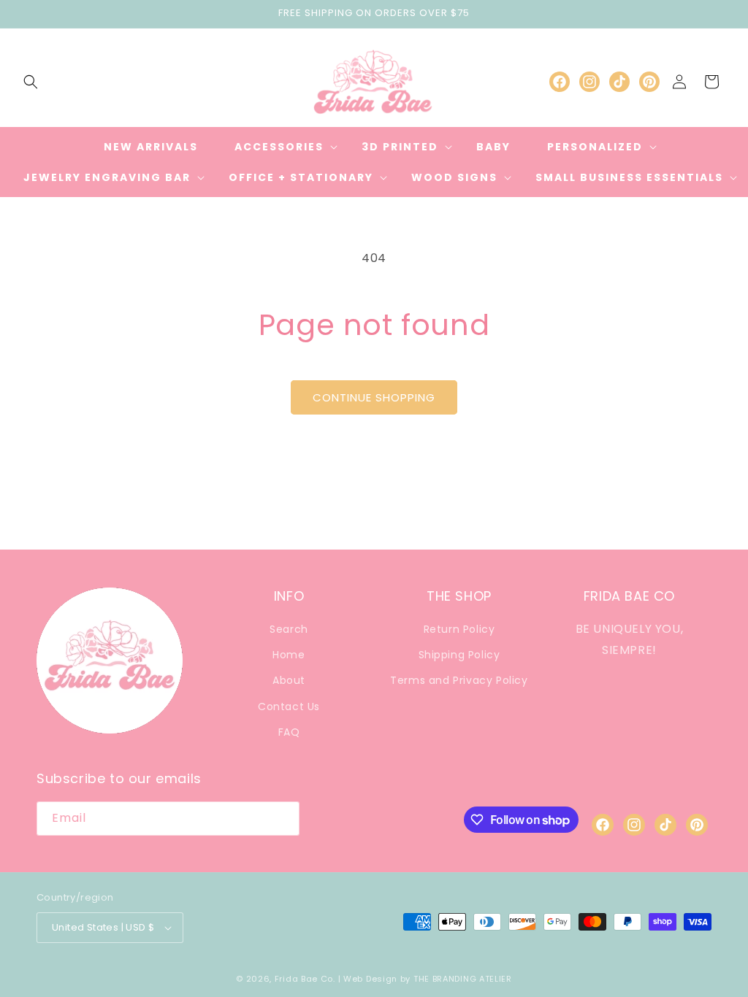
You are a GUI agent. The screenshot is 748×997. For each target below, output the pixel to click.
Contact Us (289, 706)
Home (288, 654)
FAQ (289, 732)
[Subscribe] (283, 818)
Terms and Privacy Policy (458, 680)
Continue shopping (374, 397)
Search (289, 629)
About (288, 680)
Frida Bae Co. (305, 979)
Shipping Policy (459, 654)
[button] (31, 82)
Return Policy (459, 629)
